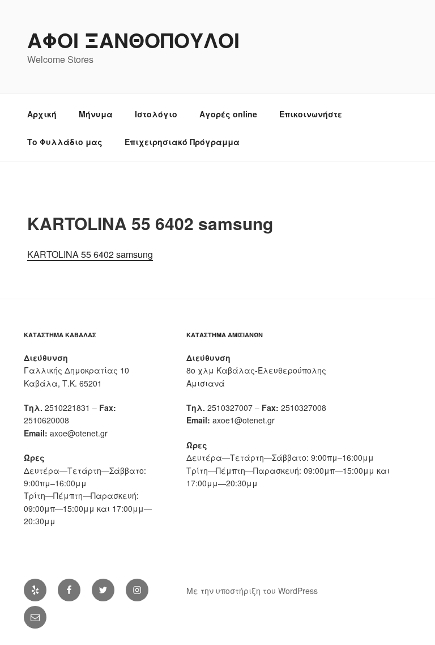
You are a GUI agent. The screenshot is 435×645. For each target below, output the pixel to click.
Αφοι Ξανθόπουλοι (133, 39)
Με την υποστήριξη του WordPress (252, 590)
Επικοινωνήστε (310, 114)
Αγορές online (228, 114)
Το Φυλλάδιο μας (65, 141)
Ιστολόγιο (156, 114)
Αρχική (42, 114)
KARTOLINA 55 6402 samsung (90, 254)
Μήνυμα (96, 114)
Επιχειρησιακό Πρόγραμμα (182, 141)
